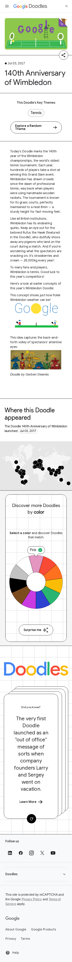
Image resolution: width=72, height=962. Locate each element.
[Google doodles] (30, 6)
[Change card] (31, 818)
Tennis (36, 112)
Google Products (43, 929)
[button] (36, 874)
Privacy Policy (32, 899)
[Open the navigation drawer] (7, 6)
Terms (25, 939)
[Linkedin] (10, 853)
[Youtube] (53, 853)
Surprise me (32, 630)
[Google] (12, 918)
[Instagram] (31, 853)
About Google (15, 929)
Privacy (10, 939)
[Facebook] (20, 853)
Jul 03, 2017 (28, 431)
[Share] (63, 55)
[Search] (66, 6)
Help (15, 953)
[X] (42, 853)
